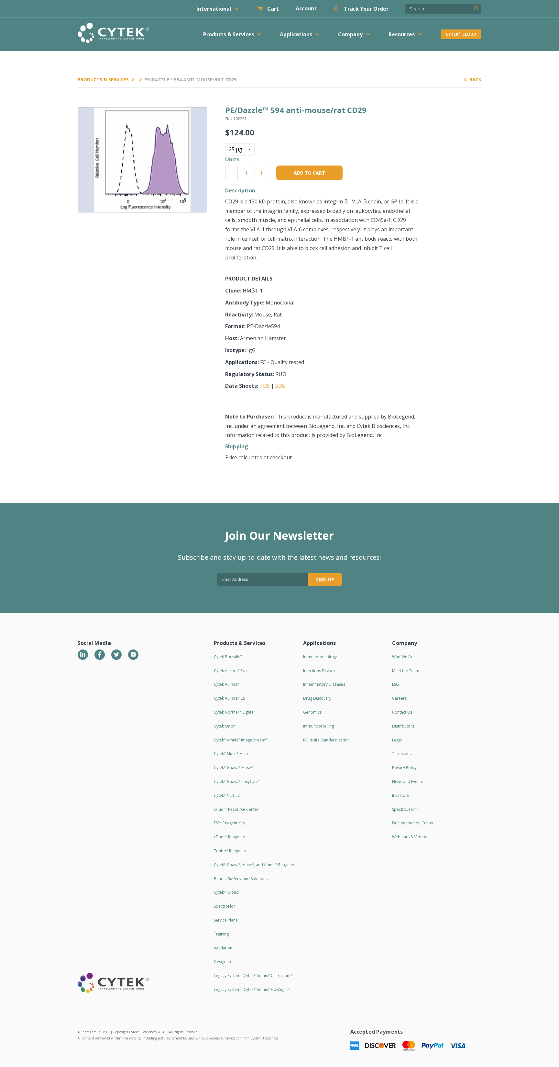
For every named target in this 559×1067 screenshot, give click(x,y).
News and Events (407, 781)
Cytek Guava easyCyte (236, 781)
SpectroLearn (405, 809)
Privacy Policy (404, 767)
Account (306, 8)
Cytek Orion (225, 726)
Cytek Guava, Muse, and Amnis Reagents (254, 864)
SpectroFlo (225, 906)
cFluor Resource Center (236, 809)
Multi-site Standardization (326, 740)
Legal (397, 740)
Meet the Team (405, 670)
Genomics (312, 712)
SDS (280, 385)
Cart (272, 8)
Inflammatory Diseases (324, 684)
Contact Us (402, 712)
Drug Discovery (317, 698)
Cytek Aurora (226, 684)
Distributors (403, 726)
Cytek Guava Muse (233, 767)
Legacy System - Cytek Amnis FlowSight (252, 989)
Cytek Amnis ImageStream (241, 740)
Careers (399, 698)
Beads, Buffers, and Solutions (241, 878)
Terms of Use (404, 753)
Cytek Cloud (461, 34)
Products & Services (103, 79)
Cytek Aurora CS (229, 698)
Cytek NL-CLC (227, 795)
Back (475, 79)
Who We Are (403, 657)
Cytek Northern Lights (234, 712)
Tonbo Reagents (230, 851)
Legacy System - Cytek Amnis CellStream (253, 975)
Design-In (222, 961)
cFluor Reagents (229, 837)
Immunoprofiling (318, 726)
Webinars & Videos (409, 837)
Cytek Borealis (228, 657)
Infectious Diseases (320, 670)
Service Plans (225, 920)
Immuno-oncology (320, 657)
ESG (395, 684)
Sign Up (325, 580)
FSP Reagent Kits (229, 823)
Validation (223, 948)
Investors (400, 795)
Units (232, 159)
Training (221, 934)
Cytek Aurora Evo (230, 670)
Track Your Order (366, 8)
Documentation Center (413, 823)
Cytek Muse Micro (232, 753)
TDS (264, 385)
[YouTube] (133, 654)
